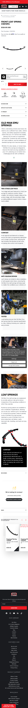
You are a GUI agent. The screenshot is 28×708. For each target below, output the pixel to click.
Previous (3, 68)
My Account (14, 646)
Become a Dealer (14, 700)
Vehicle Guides (14, 678)
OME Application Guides (14, 684)
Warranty (14, 663)
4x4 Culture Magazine (14, 624)
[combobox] (12, 6)
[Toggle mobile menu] (26, 6)
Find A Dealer (14, 696)
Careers (14, 632)
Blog (14, 630)
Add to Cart (17, 84)
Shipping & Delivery (14, 662)
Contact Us (14, 648)
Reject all (14, 362)
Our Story (14, 622)
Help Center (14, 650)
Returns (14, 660)
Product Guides (14, 680)
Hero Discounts (14, 652)
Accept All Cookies (14, 365)
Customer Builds (14, 628)
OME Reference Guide (14, 686)
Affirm (14, 658)
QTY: (2, 81)
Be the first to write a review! (14, 499)
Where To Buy (14, 676)
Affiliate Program (14, 626)
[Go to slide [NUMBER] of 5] (22, 520)
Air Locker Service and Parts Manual (14, 688)
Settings (14, 358)
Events (14, 634)
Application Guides (14, 682)
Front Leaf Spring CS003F (12, 539)
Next (25, 68)
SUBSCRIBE (14, 608)
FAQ (14, 656)
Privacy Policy (14, 667)
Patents (14, 635)
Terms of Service (14, 665)
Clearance (14, 654)
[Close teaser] (16, 704)
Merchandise (14, 637)
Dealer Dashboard (14, 702)
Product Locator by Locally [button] (9, 89)
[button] (9, 706)
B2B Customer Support (14, 698)
